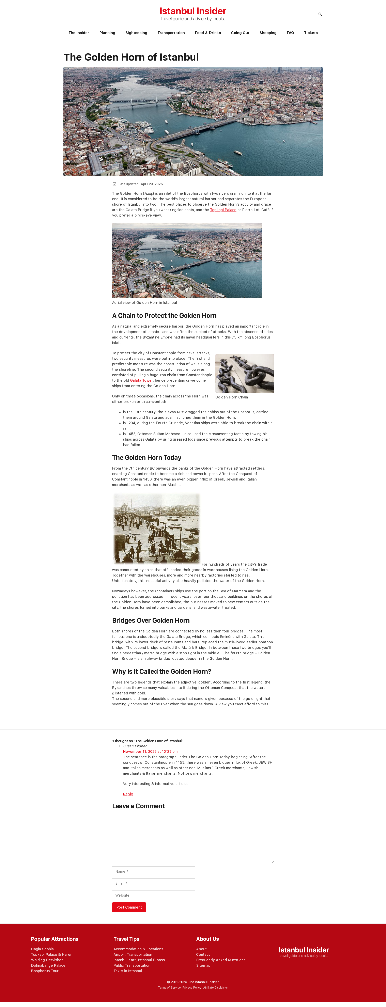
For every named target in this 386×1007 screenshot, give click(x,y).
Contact (203, 954)
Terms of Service (169, 987)
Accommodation (127, 949)
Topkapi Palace (223, 210)
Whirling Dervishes (47, 960)
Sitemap (203, 965)
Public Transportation (131, 965)
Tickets (311, 33)
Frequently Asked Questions (221, 960)
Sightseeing (136, 33)
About (201, 949)
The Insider (78, 33)
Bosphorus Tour (45, 971)
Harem (68, 954)
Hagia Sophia (42, 949)
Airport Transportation (132, 954)
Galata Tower (141, 380)
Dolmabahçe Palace (48, 965)
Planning (107, 33)
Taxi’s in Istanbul (127, 971)
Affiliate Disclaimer (215, 987)
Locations (154, 949)
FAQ (290, 33)
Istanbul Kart (124, 960)
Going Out (240, 33)
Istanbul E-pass (151, 960)
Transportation (171, 33)
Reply (128, 794)
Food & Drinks (208, 33)
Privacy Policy (192, 987)
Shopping (268, 33)
